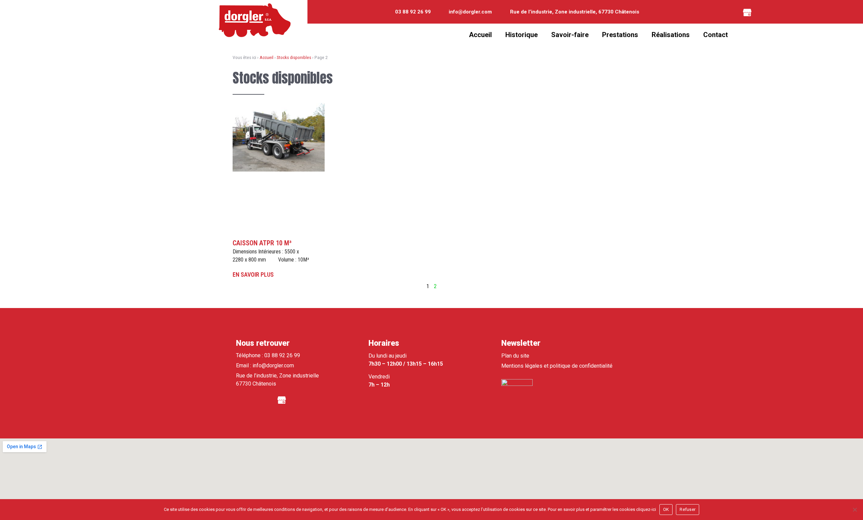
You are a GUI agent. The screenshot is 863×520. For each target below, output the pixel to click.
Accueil (480, 35)
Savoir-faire (570, 35)
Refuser (687, 509)
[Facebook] (710, 11)
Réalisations (671, 35)
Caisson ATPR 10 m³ (262, 243)
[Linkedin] (728, 11)
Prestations (620, 35)
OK (666, 509)
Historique (521, 35)
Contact (715, 35)
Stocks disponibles (294, 57)
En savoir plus (253, 274)
